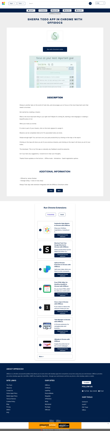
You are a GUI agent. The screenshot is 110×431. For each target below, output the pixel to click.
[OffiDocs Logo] (3, 3)
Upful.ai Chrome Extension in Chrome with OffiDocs (62, 264)
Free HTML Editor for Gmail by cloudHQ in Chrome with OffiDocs (61, 284)
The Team (9, 385)
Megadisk (47, 396)
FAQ (7, 412)
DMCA (8, 409)
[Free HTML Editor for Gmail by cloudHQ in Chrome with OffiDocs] (47, 292)
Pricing (8, 407)
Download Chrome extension (62, 235)
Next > (59, 190)
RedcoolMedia (49, 393)
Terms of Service (11, 398)
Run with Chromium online (55, 49)
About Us (9, 388)
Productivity (50, 214)
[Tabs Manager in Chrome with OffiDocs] (47, 329)
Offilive (84, 410)
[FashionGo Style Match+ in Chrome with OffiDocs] (47, 233)
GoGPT (84, 404)
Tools (20, 3)
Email (102, 391)
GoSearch (85, 401)
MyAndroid (48, 404)
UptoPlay (47, 390)
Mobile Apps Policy (11, 396)
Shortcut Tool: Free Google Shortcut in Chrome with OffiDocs (61, 245)
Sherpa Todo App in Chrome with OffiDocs (55, 21)
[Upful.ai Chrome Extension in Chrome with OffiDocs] (47, 272)
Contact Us (9, 390)
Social (62, 214)
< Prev (50, 190)
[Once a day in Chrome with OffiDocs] (47, 311)
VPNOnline (48, 398)
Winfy (46, 401)
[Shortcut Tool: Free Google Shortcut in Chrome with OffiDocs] (47, 253)
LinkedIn (94, 391)
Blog (7, 404)
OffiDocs (47, 385)
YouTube (86, 391)
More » (41, 356)
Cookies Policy (10, 401)
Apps (11, 3)
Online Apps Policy (11, 393)
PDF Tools (85, 407)
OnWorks (47, 388)
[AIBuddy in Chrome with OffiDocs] (47, 348)
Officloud (47, 409)
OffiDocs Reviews (51, 421)
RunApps (47, 407)
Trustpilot (86, 382)
